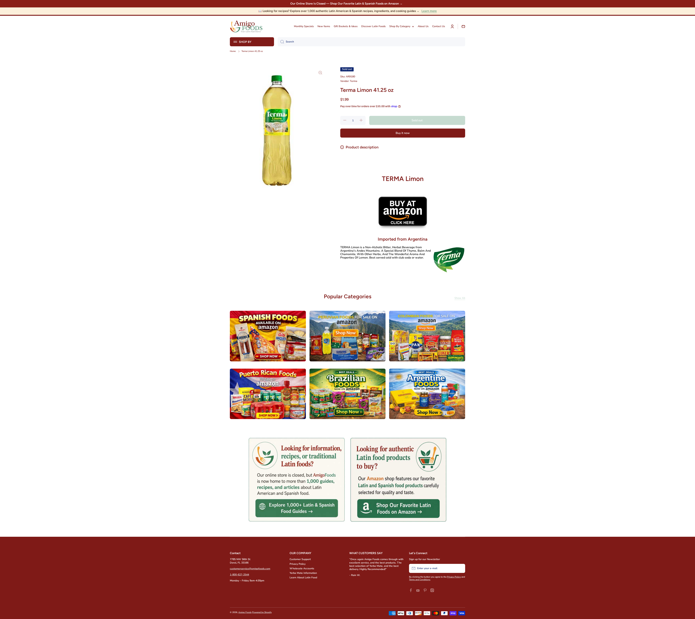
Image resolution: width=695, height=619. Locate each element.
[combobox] (371, 41)
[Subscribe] (460, 568)
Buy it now (403, 133)
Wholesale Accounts (302, 568)
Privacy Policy (298, 564)
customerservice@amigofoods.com (250, 568)
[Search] (281, 41)
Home (233, 51)
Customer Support (300, 559)
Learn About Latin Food (303, 577)
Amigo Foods (245, 612)
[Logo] (246, 26)
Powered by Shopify (262, 612)
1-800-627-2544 (239, 574)
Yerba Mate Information (303, 573)
